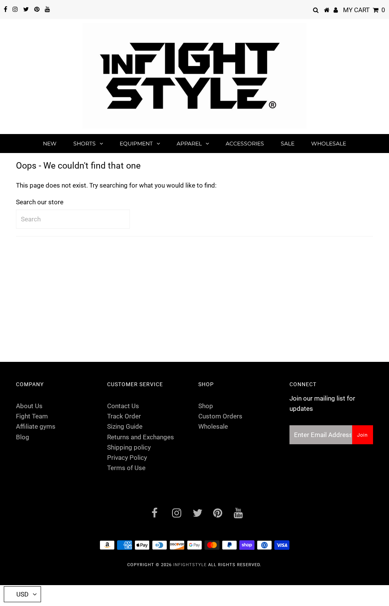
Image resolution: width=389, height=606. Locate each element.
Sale (287, 143)
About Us (29, 406)
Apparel (189, 143)
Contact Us (123, 406)
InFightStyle (190, 564)
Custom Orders (220, 416)
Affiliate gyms (35, 426)
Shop (205, 406)
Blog (22, 437)
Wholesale (328, 143)
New (50, 143)
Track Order (124, 416)
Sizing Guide (124, 426)
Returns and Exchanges (140, 437)
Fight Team (32, 416)
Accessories (245, 143)
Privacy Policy (127, 457)
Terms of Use (126, 468)
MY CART (364, 10)
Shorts (84, 143)
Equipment (136, 143)
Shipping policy (129, 447)
